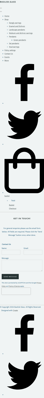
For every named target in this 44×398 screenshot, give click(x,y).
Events (7, 57)
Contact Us (9, 53)
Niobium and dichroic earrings (21, 33)
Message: (5, 258)
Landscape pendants (17, 30)
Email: (26, 248)
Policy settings (10, 50)
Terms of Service (14, 286)
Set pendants (14, 43)
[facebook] (24, 103)
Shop (6, 19)
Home (7, 16)
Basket (11, 205)
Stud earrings (14, 47)
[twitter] (24, 144)
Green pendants (20, 40)
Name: (4, 248)
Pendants (12, 36)
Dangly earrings (15, 23)
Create (15, 310)
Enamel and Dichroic (17, 26)
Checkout (12, 208)
